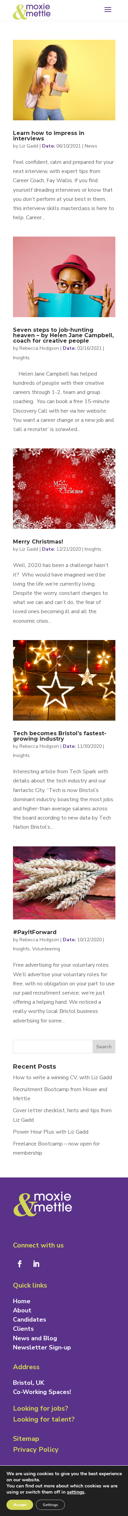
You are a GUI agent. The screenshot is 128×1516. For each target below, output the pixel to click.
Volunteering (46, 949)
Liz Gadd (28, 146)
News (91, 146)
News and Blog (35, 1338)
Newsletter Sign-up (42, 1347)
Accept (19, 1505)
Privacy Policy (36, 1449)
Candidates (29, 1319)
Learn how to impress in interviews (48, 136)
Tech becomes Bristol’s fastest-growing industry (59, 736)
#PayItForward (35, 932)
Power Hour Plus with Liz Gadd (50, 1132)
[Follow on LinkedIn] (36, 1264)
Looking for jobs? (40, 1408)
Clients (23, 1329)
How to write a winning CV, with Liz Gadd (62, 1077)
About (22, 1310)
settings (75, 1492)
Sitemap (26, 1438)
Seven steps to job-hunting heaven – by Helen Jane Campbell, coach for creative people (63, 335)
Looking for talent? (44, 1419)
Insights (21, 358)
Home (21, 1301)
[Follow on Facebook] (20, 1264)
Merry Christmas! (38, 541)
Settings (50, 1505)
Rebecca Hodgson (39, 348)
